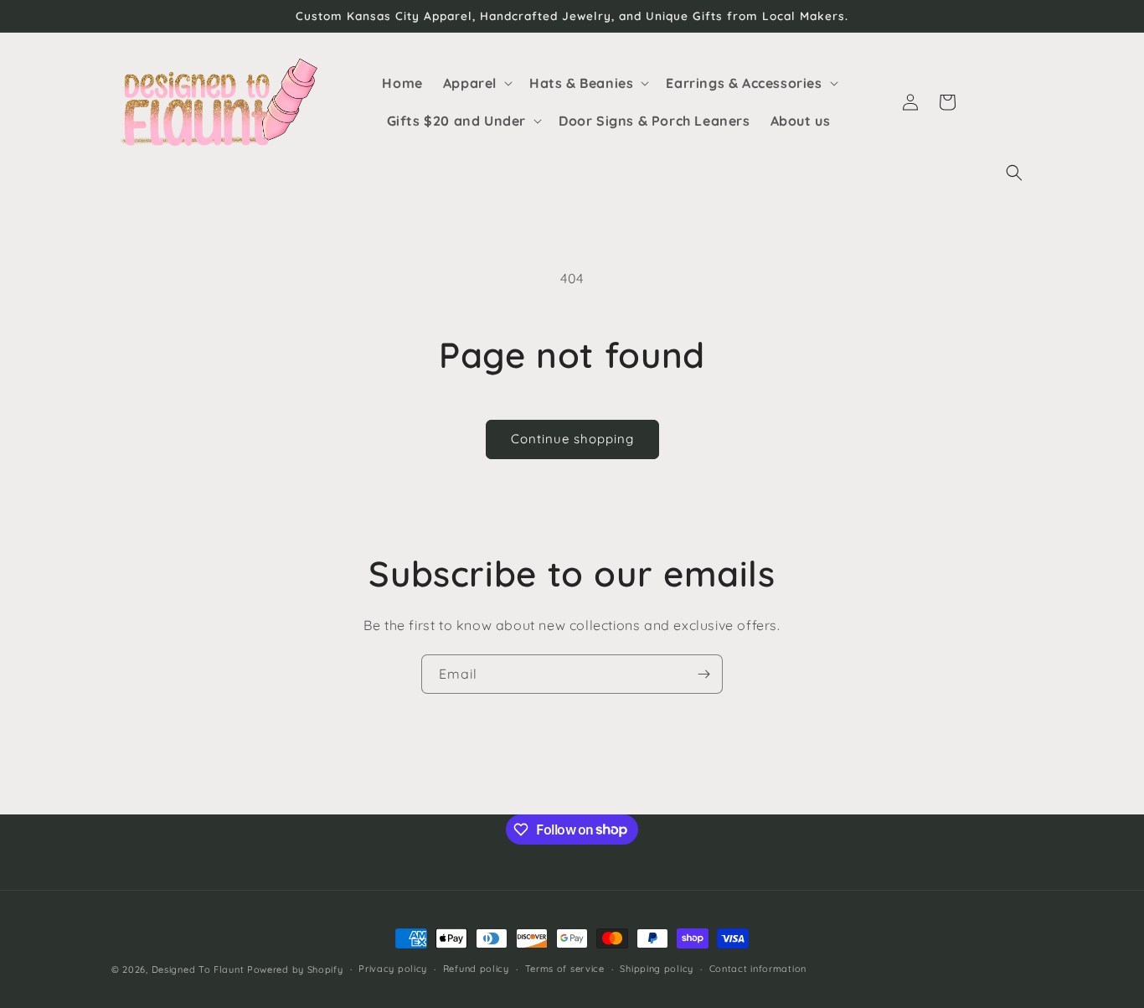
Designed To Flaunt (198, 969)
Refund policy (476, 968)
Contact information (757, 968)
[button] (1014, 172)
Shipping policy (656, 968)
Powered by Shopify (295, 969)
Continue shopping (572, 439)
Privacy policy (392, 968)
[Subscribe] (703, 674)
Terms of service (565, 968)
